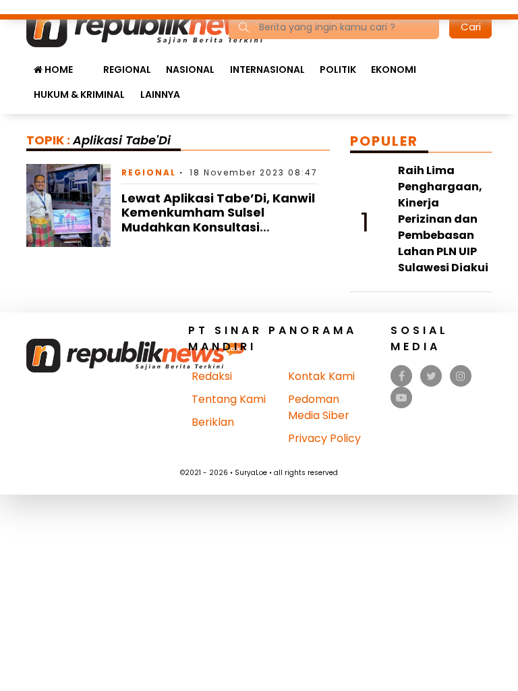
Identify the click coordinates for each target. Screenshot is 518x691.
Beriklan (213, 422)
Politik (338, 69)
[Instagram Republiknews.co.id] (460, 376)
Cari (471, 27)
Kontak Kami (321, 376)
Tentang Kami (229, 399)
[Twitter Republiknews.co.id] (431, 376)
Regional (127, 69)
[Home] (156, 26)
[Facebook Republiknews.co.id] (402, 376)
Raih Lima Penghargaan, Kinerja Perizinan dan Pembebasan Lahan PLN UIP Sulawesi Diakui (443, 219)
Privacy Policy (324, 438)
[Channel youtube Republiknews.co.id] (401, 398)
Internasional (267, 69)
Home (57, 69)
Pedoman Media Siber (318, 407)
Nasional (190, 69)
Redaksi (212, 376)
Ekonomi (393, 69)
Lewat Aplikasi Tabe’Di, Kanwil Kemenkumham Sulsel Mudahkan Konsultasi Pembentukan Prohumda (218, 220)
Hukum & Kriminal (79, 94)
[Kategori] (87, 62)
